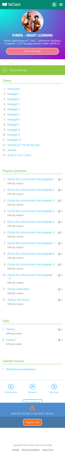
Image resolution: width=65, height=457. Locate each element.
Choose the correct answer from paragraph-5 (30, 221)
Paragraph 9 (13, 134)
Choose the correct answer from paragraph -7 (31, 243)
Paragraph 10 (14, 139)
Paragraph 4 (13, 109)
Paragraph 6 (13, 119)
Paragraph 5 (13, 114)
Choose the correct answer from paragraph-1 (30, 179)
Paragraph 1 (13, 94)
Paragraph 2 (13, 99)
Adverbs (11, 150)
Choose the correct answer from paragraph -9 (31, 264)
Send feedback (32, 402)
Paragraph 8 (13, 129)
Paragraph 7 (13, 124)
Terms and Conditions (31, 449)
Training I (10, 329)
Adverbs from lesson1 (19, 299)
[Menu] (60, 4)
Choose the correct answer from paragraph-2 (30, 189)
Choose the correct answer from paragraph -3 (31, 200)
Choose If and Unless (18, 289)
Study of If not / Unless (19, 155)
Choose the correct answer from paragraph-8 (30, 253)
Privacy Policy (47, 449)
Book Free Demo (32, 51)
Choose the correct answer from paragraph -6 (31, 232)
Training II (11, 339)
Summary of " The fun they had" (23, 145)
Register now (32, 422)
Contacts (15, 449)
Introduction (13, 89)
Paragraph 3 (13, 104)
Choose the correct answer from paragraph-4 (30, 211)
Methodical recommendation (21, 369)
